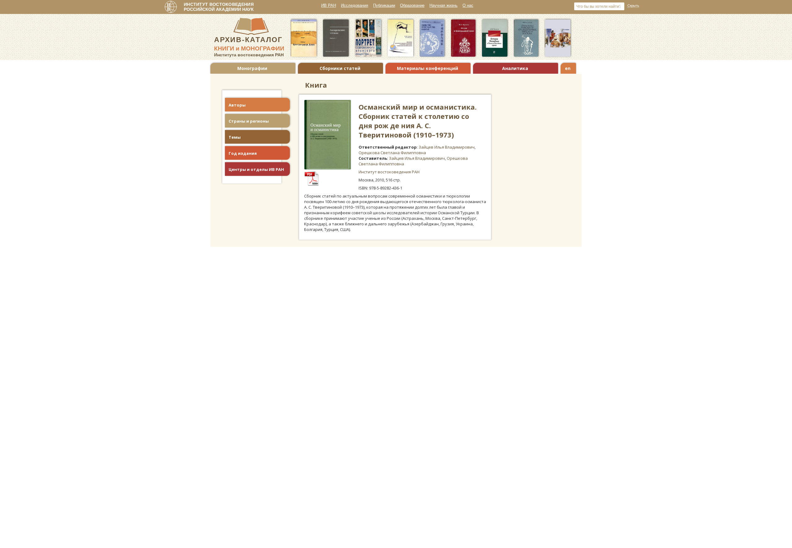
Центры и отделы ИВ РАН (256, 169)
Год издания (243, 153)
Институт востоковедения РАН (389, 172)
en (567, 68)
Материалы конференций (427, 68)
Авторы (237, 105)
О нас (468, 5)
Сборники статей (340, 68)
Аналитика (515, 68)
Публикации (384, 5)
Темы (235, 137)
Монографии (252, 68)
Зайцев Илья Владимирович (447, 147)
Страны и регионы (249, 121)
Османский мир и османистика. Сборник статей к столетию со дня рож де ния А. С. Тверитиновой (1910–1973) (418, 120)
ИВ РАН (328, 5)
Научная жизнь (443, 5)
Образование (412, 5)
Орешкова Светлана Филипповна (392, 152)
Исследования (354, 5)
